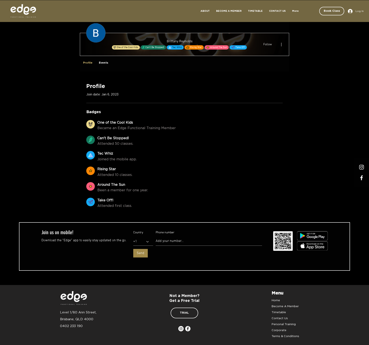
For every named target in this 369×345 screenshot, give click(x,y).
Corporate (279, 330)
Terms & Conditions (285, 336)
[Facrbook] (361, 178)
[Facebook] (187, 328)
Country (138, 232)
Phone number (165, 232)
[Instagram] (361, 167)
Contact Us (280, 318)
